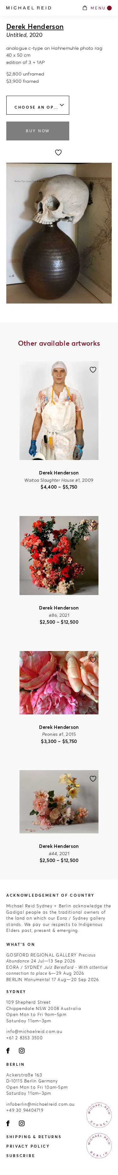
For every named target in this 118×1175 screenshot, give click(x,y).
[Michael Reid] (41, 7)
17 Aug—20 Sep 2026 (52, 979)
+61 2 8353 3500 (24, 1037)
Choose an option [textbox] (40, 107)
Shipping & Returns (34, 1136)
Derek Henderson (35, 26)
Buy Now (38, 131)
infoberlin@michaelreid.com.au (40, 1104)
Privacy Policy (28, 1146)
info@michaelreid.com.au (34, 1031)
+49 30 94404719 (24, 1110)
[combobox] (37, 105)
